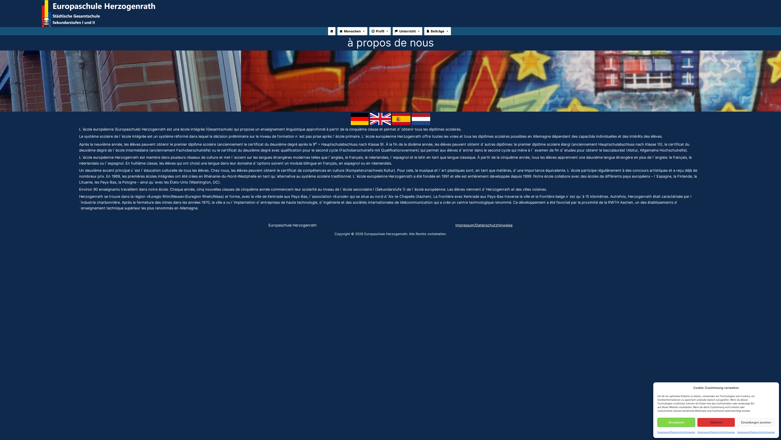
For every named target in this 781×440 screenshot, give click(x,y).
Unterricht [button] (407, 31)
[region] (390, 81)
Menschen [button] (352, 31)
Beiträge (437, 31)
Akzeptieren (676, 422)
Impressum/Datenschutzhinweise (676, 432)
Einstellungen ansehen (756, 422)
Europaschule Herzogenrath (292, 225)
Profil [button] (380, 31)
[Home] (331, 31)
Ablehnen (716, 422)
